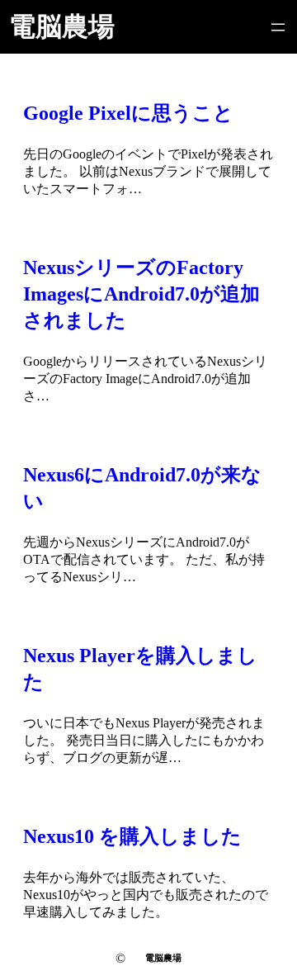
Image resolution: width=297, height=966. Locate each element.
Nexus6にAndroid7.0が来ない (142, 488)
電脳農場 (62, 26)
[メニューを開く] (278, 27)
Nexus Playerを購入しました (140, 669)
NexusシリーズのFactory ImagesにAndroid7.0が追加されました (141, 294)
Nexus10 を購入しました (132, 836)
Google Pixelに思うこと (128, 113)
